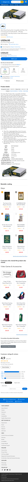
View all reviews (5, 367)
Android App (4, 464)
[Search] (22, 2)
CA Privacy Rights (5, 454)
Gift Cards (3, 430)
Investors (3, 414)
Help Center (22, 399)
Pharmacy (3, 437)
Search (24, 388)
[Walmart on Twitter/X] (5, 470)
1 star (3, 378)
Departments (5, 4)
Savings (16, 4)
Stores (2, 424)
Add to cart (14, 59)
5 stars (2, 371)
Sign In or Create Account (10, 399)
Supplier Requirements (6, 418)
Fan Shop (20, 91)
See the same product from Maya (20, 256)
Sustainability (4, 416)
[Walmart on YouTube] (7, 470)
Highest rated (17, 382)
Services (11, 4)
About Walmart (4, 408)
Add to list (8, 80)
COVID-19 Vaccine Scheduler (7, 435)
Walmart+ (3, 428)
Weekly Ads (19, 401)
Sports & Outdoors (14, 91)
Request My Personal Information (8, 456)
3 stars (2, 375)
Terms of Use (4, 450)
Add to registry (21, 80)
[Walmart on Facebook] (2, 470)
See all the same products (21, 334)
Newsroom (3, 412)
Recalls (2, 439)
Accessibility (4, 441)
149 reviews (10, 37)
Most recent (8, 382)
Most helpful (4, 385)
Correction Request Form (8, 346)
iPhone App (3, 462)
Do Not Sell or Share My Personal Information (10, 458)
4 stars (2, 373)
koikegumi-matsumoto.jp (15, 46)
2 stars (2, 376)
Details (11, 78)
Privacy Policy (4, 452)
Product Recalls (4, 443)
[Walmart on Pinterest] (10, 470)
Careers (3, 410)
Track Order (10, 401)
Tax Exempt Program (5, 445)
